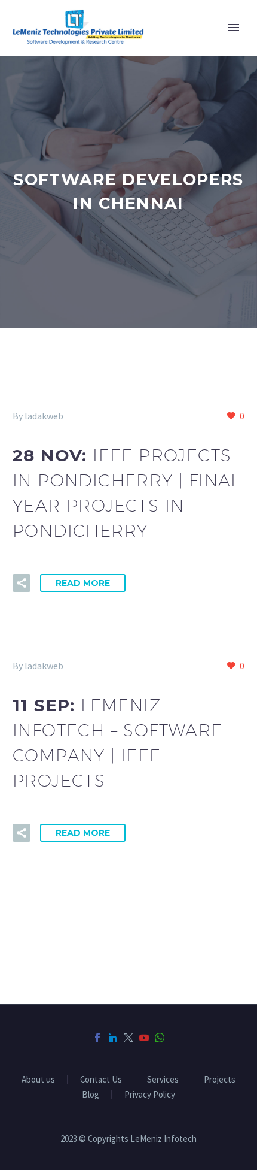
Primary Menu (233, 28)
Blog (90, 1094)
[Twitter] (128, 1037)
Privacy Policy (149, 1094)
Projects (219, 1079)
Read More (83, 583)
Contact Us (101, 1079)
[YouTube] (144, 1037)
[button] (21, 583)
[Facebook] (97, 1037)
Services (163, 1079)
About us (38, 1079)
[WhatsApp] (159, 1037)
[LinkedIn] (113, 1037)
